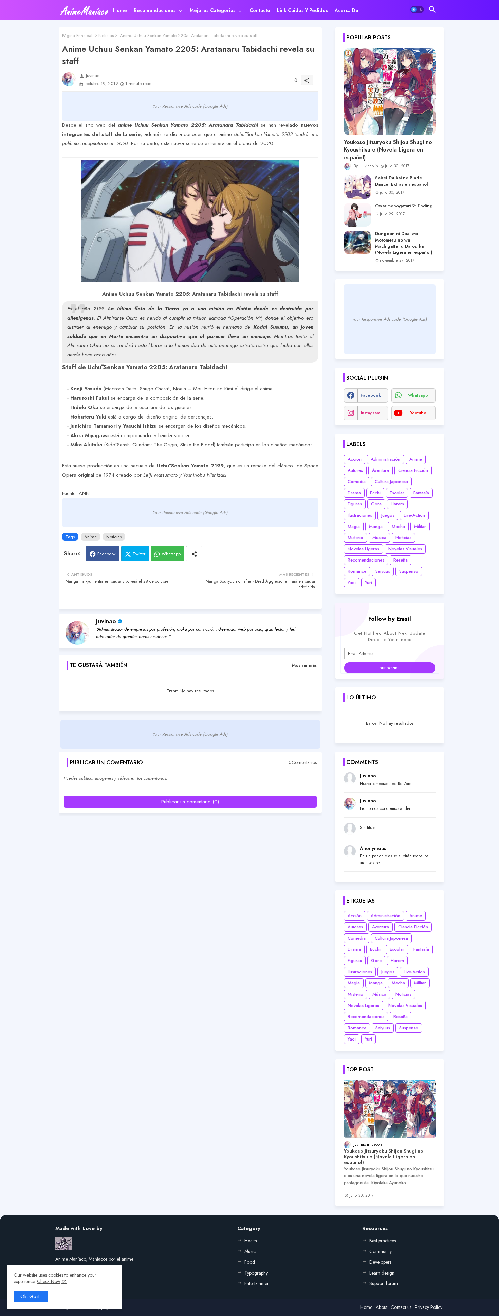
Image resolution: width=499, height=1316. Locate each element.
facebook (371, 395)
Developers (380, 1262)
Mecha (398, 526)
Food (249, 1262)
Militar (420, 526)
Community (380, 1251)
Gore (376, 504)
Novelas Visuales (405, 549)
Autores (355, 470)
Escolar (397, 493)
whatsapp (418, 395)
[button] (417, 9)
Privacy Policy (428, 1307)
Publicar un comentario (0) (190, 801)
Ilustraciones (360, 515)
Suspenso (408, 571)
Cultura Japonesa (391, 481)
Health (250, 1240)
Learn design (381, 1272)
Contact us (401, 1307)
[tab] (120, 10)
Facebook (106, 554)
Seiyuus (382, 571)
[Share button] (194, 553)
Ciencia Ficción (413, 470)
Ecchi (375, 493)
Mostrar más (304, 665)
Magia (354, 526)
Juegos (387, 515)
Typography (256, 1272)
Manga (376, 526)
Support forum (383, 1283)
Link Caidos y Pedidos (302, 10)
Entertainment (257, 1283)
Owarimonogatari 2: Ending (404, 206)
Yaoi (352, 582)
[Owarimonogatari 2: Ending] (357, 215)
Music (250, 1251)
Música (379, 537)
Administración (385, 459)
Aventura (380, 470)
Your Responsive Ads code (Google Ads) (190, 106)
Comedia (357, 481)
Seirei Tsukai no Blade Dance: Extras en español (401, 181)
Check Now (48, 1281)
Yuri (368, 582)
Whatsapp (171, 554)
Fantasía (421, 493)
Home (120, 10)
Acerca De (346, 10)
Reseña (400, 560)
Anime (90, 537)
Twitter (139, 554)
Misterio (355, 537)
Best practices (382, 1240)
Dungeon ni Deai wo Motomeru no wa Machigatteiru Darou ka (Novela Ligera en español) (403, 243)
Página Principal (77, 35)
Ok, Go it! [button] (30, 1296)
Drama (354, 493)
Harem (397, 504)
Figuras (355, 504)
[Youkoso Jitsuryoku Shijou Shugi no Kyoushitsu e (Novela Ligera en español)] (390, 91)
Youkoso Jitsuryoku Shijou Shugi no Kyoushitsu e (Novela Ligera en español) (388, 150)
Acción (355, 459)
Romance (357, 571)
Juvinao (106, 621)
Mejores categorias (213, 10)
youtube (418, 413)
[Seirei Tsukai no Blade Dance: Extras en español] (357, 187)
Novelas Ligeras (363, 549)
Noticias (106, 35)
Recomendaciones (155, 10)
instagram (370, 413)
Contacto (260, 10)
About (381, 1307)
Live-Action (414, 515)
